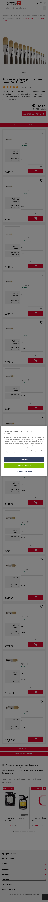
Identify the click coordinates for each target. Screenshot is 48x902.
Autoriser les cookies (24, 465)
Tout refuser (24, 459)
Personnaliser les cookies (23, 471)
